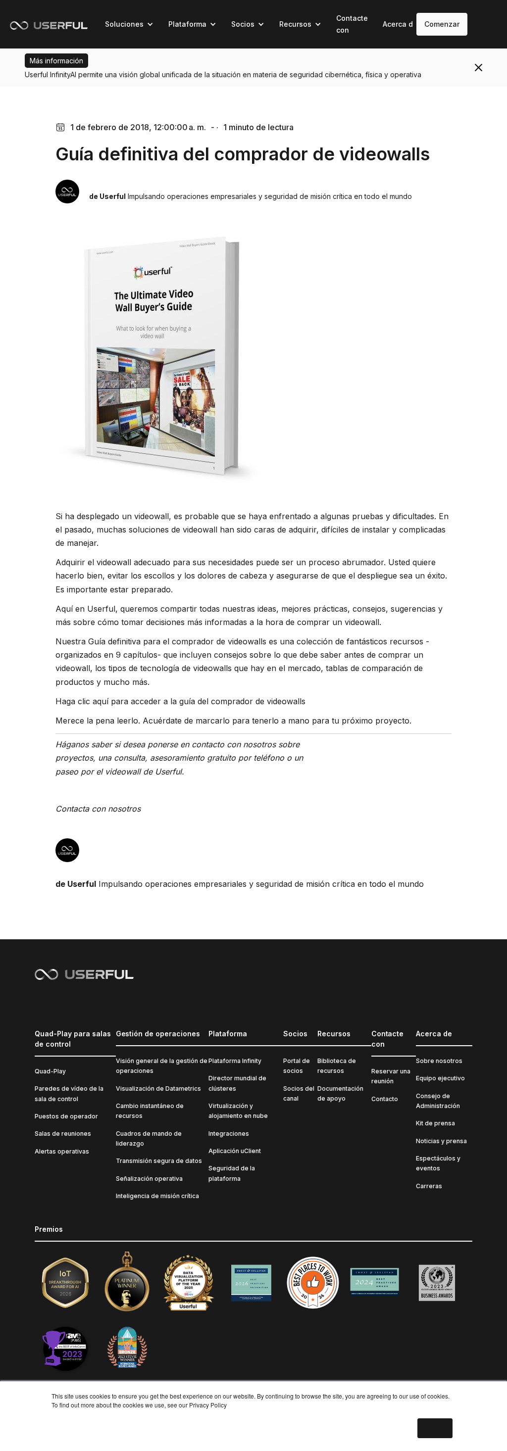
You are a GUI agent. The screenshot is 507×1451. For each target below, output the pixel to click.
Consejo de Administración (438, 1101)
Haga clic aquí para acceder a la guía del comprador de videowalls (180, 701)
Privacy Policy (208, 1405)
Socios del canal (298, 1093)
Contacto (384, 1099)
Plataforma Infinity (234, 1060)
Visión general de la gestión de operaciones (161, 1065)
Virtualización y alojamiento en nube (238, 1110)
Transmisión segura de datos (159, 1160)
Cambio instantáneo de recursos (150, 1110)
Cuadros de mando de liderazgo (149, 1138)
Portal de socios (296, 1065)
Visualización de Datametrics (158, 1088)
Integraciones (228, 1133)
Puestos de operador (66, 1116)
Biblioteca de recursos (336, 1065)
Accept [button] (435, 1428)
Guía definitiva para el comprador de (156, 641)
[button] (129, 24)
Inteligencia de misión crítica (157, 1196)
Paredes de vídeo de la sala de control (69, 1093)
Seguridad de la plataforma (231, 1173)
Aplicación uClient (234, 1151)
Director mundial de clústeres (237, 1083)
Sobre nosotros (439, 1060)
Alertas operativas (62, 1151)
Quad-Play (50, 1071)
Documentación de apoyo (340, 1093)
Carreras (429, 1186)
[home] (49, 24)
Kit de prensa (435, 1123)
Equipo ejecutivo (440, 1078)
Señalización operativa (149, 1178)
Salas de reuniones (63, 1133)
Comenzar (441, 24)
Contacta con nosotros (98, 809)
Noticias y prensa (441, 1141)
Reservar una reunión (390, 1076)
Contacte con (352, 24)
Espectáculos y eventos (438, 1163)
